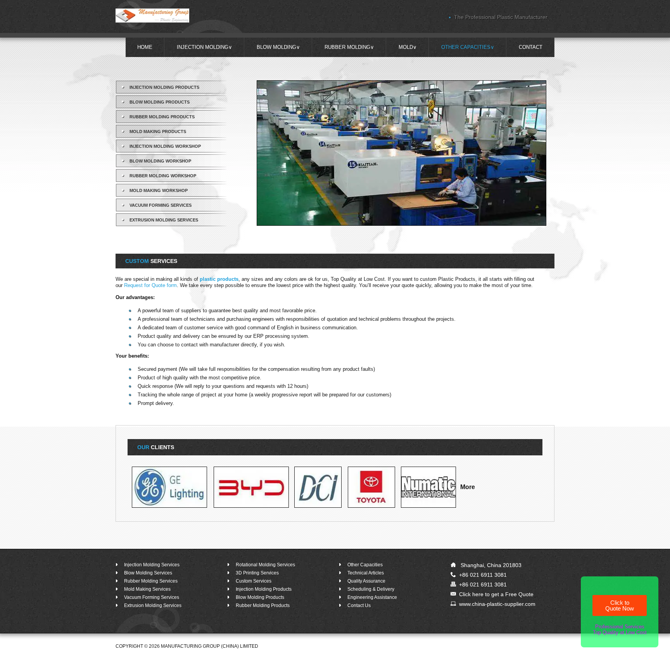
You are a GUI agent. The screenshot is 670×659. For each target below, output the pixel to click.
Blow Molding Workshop (160, 161)
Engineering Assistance (372, 597)
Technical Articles (365, 573)
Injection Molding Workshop (165, 146)
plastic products (219, 279)
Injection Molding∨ (204, 47)
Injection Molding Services (152, 564)
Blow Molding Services (148, 573)
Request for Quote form (150, 285)
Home (144, 47)
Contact (530, 47)
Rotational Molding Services (265, 564)
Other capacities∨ (467, 47)
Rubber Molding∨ (349, 47)
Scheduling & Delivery (370, 589)
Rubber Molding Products (162, 116)
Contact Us (359, 605)
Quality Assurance (366, 581)
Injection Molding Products (164, 87)
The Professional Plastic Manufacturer (500, 17)
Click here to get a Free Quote (496, 594)
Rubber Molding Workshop (163, 175)
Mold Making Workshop (159, 190)
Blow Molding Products (160, 102)
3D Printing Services (257, 573)
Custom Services (253, 581)
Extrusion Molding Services (164, 220)
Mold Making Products (158, 131)
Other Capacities (365, 564)
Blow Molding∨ (278, 47)
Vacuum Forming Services (161, 205)
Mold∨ (408, 47)
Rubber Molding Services (151, 581)
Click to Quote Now (619, 605)
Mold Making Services (147, 589)
